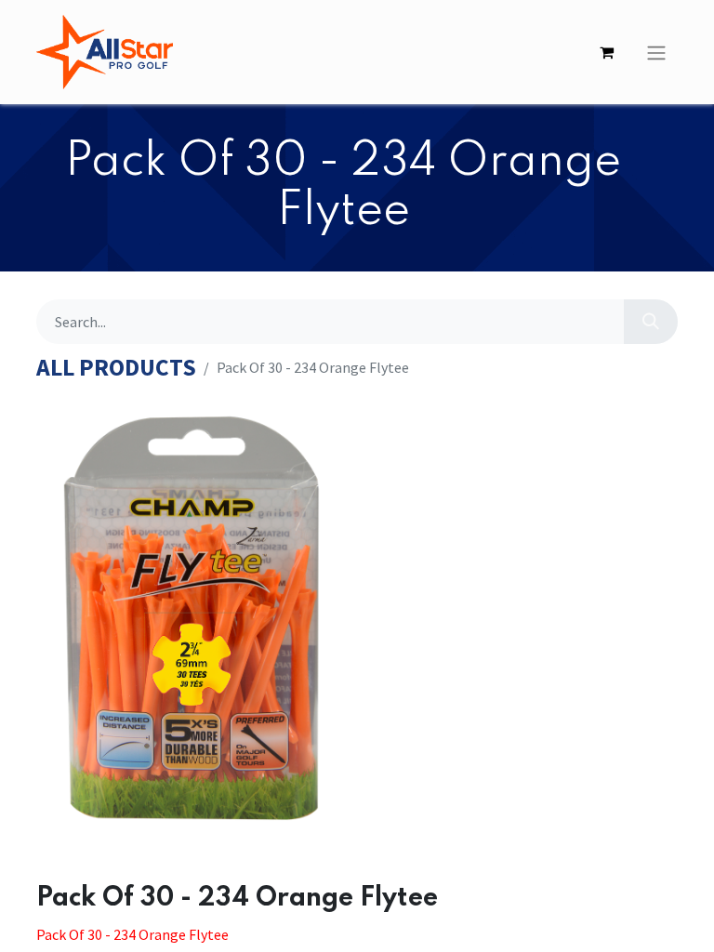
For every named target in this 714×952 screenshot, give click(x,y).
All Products (116, 367)
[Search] (651, 321)
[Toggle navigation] (656, 52)
